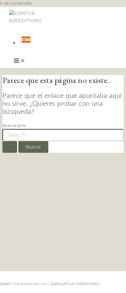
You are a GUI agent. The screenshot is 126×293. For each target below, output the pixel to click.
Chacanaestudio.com (30, 284)
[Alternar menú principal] (19, 61)
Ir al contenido (16, 3)
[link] (26, 42)
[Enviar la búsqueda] (9, 147)
